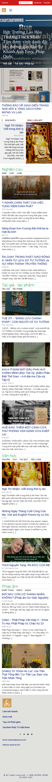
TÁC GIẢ (6, 289)
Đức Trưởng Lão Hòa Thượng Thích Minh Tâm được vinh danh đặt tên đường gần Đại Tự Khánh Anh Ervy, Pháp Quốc (25, 44)
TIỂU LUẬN (36, 459)
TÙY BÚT (23, 459)
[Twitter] (24, 734)
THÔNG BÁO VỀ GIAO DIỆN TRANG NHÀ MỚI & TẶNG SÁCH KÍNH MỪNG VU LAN (25, 109)
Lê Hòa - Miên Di (8, 383)
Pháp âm (10, 586)
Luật (11, 173)
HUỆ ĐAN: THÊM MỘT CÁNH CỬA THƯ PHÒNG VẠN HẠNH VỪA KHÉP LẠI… (25, 431)
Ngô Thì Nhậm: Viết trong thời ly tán (13, 129)
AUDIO (28, 590)
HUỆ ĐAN (5, 267)
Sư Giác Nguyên (7, 601)
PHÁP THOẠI (8, 590)
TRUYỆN (6, 459)
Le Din (4, 518)
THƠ (14, 459)
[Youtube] (28, 734)
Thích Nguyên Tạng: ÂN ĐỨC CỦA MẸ (26, 565)
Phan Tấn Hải (18, 136)
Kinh (4, 173)
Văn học (9, 455)
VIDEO (19, 590)
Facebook (37, 3)
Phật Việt (5, 115)
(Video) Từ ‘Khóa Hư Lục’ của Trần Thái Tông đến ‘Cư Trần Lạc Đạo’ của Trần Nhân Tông (25, 674)
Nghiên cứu (12, 169)
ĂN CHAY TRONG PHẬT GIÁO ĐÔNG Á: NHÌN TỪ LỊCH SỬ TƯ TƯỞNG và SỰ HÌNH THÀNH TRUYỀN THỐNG (26, 260)
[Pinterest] (31, 734)
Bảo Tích (5, 235)
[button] (2, 39)
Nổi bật (7, 63)
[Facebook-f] (20, 734)
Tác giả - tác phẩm (18, 285)
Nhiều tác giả (6, 627)
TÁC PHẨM (17, 289)
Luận (19, 173)
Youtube (47, 3)
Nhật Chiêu (6, 681)
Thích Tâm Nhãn (7, 209)
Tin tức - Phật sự (24, 63)
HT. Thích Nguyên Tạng (10, 568)
